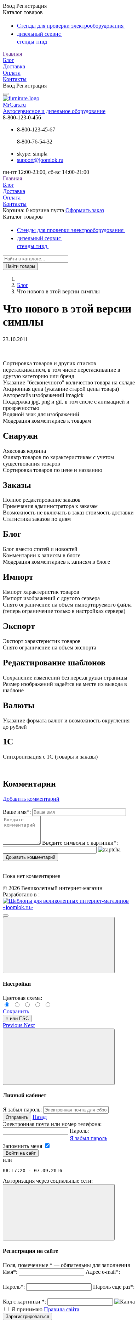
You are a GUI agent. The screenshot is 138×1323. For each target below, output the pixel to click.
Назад (40, 1117)
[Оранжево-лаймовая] (48, 1005)
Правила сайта (61, 1309)
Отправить (17, 1117)
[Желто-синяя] (8, 1005)
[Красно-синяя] (28, 1005)
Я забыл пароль (88, 1138)
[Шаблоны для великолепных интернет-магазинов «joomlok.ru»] (69, 907)
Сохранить (16, 1011)
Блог (8, 60)
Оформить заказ (84, 210)
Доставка (14, 66)
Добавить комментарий (30, 857)
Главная (12, 54)
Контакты (15, 79)
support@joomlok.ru (40, 160)
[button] (13, 1025)
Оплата (12, 73)
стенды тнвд (32, 42)
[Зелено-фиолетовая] (18, 1005)
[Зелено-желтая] (39, 1005)
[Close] (59, 945)
